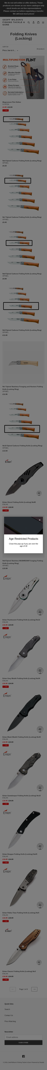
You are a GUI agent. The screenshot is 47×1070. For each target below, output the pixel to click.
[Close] (40, 520)
